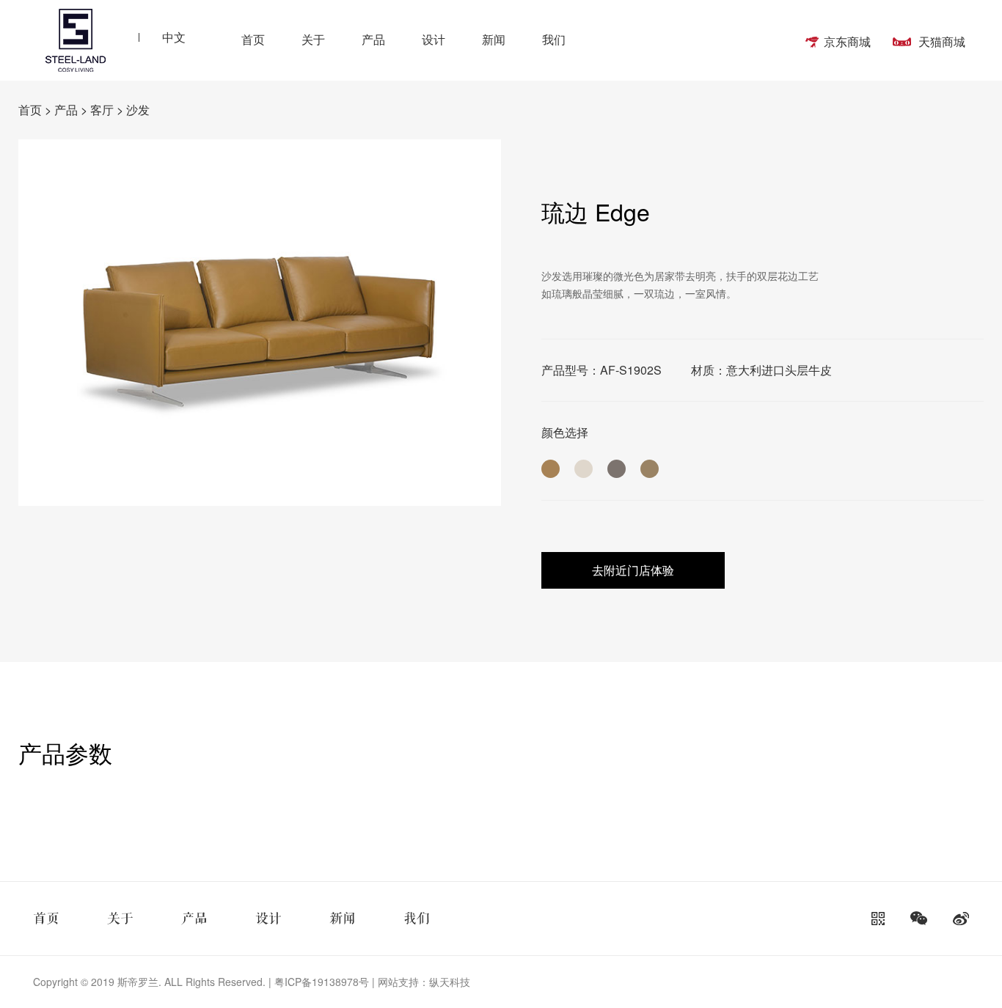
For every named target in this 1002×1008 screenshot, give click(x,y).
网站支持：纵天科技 (424, 981)
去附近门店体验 (633, 570)
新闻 (493, 39)
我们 (554, 39)
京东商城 (847, 41)
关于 (313, 39)
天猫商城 (941, 41)
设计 (433, 39)
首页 (253, 39)
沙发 (138, 109)
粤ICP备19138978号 (320, 981)
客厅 (102, 109)
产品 (373, 39)
